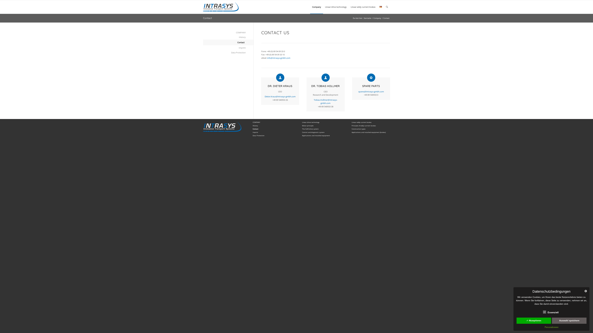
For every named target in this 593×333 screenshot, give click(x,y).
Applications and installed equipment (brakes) (369, 132)
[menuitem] (316, 7)
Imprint (242, 47)
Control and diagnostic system (313, 132)
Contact (207, 18)
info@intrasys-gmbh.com (278, 58)
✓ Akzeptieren (533, 320)
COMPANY (241, 32)
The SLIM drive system (310, 129)
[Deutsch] (380, 7)
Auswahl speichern (569, 320)
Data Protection (238, 52)
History (242, 37)
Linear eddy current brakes (362, 122)
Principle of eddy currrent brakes (364, 126)
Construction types (359, 129)
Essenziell (553, 312)
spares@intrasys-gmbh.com (371, 91)
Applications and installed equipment (316, 135)
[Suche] (387, 7)
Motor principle (307, 126)
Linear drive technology (310, 122)
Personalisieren (551, 327)
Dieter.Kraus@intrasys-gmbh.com (280, 96)
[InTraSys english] (221, 7)
